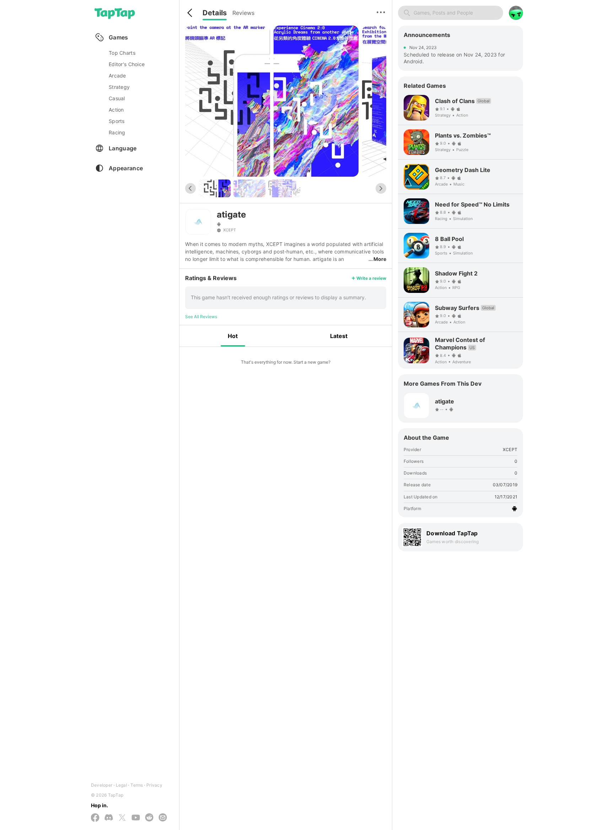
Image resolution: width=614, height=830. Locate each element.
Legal (121, 785)
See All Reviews (201, 316)
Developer (101, 785)
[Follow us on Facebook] (95, 818)
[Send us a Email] (162, 818)
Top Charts (122, 53)
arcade (117, 76)
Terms (136, 785)
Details (215, 13)
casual (117, 98)
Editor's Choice (127, 64)
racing (117, 132)
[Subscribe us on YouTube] (135, 818)
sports (117, 121)
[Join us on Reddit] (149, 818)
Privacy (154, 785)
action (116, 110)
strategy (119, 87)
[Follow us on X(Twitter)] (122, 818)
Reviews (243, 12)
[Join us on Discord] (108, 818)
